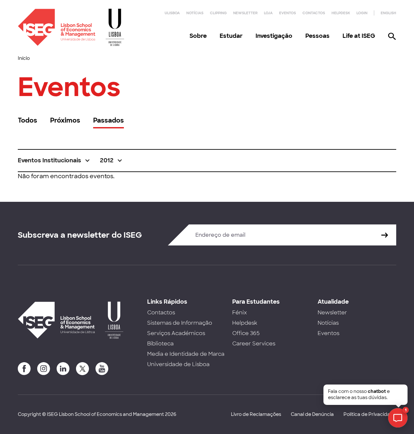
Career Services (253, 343)
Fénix (239, 312)
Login (361, 13)
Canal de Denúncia (312, 414)
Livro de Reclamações (256, 414)
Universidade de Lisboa (178, 364)
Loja (268, 13)
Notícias (194, 13)
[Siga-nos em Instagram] (43, 368)
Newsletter (245, 13)
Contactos (313, 13)
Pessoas (317, 36)
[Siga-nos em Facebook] (24, 368)
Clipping (218, 13)
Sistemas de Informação (179, 323)
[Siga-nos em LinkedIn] (63, 368)
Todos (27, 120)
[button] (54, 160)
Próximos (65, 120)
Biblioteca (160, 343)
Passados (108, 120)
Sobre (198, 36)
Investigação (274, 36)
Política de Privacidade (369, 414)
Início (24, 58)
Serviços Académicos (176, 333)
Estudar (231, 36)
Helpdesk (341, 13)
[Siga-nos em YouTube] (101, 368)
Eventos (287, 13)
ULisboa (172, 13)
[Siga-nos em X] (82, 368)
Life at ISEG (359, 36)
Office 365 (246, 333)
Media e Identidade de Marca (185, 354)
